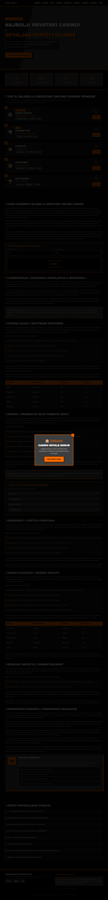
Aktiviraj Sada (54, 459)
